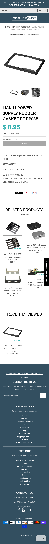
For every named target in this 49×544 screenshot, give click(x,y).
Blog (24, 430)
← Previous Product (17, 35)
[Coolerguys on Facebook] (19, 510)
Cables (24, 475)
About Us (24, 419)
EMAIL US (33, 497)
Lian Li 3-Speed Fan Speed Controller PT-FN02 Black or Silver (36, 282)
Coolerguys (28, 535)
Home (7, 27)
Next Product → (34, 35)
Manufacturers (25, 478)
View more (24, 214)
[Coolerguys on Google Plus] (29, 510)
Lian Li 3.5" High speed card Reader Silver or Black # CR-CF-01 (36, 248)
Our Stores (24, 484)
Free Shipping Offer (24, 442)
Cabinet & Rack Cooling (24, 460)
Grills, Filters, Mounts (24, 466)
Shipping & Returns (25, 436)
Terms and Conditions (25, 422)
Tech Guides (24, 481)
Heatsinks (25, 469)
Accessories (25, 472)
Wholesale (24, 427)
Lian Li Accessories (21, 27)
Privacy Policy (24, 433)
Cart (44, 10)
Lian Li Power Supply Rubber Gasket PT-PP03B (13, 348)
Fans (24, 463)
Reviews (24, 439)
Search (24, 416)
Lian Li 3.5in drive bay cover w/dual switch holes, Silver (12, 291)
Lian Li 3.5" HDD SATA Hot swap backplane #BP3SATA (12, 257)
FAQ (24, 425)
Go (44, 395)
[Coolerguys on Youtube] (23, 510)
